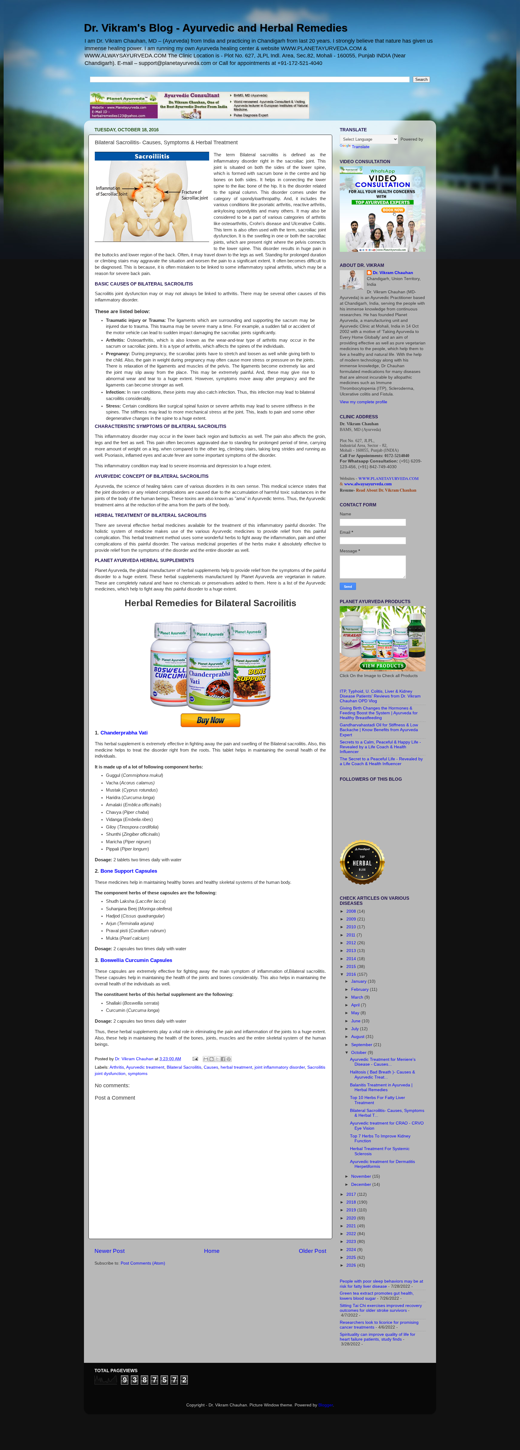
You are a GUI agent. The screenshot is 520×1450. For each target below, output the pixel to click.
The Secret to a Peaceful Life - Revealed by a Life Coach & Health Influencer (381, 761)
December (361, 1184)
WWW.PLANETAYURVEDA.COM (388, 478)
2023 (351, 1241)
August (358, 1036)
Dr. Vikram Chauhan (393, 272)
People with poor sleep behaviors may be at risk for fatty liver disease (381, 1283)
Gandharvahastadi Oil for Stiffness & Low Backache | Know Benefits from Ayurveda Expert (379, 730)
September (362, 1044)
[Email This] (206, 1059)
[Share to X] (217, 1059)
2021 (351, 1226)
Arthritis (117, 1067)
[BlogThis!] (212, 1059)
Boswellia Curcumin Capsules (136, 960)
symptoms (137, 1073)
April (356, 1005)
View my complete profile (363, 402)
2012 (351, 943)
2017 (351, 1194)
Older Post (312, 1251)
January (359, 981)
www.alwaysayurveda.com (368, 484)
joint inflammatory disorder (280, 1067)
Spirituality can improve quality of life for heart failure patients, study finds (377, 1337)
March (357, 997)
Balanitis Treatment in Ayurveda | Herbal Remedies (381, 1087)
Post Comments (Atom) (143, 1263)
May (356, 1013)
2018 (351, 1202)
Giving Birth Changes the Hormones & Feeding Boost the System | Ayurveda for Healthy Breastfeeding (379, 713)
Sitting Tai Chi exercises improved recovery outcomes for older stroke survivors (381, 1308)
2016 (351, 974)
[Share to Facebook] (223, 1059)
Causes (211, 1067)
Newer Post (109, 1251)
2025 (351, 1257)
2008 (351, 911)
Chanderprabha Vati (124, 733)
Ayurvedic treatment (145, 1067)
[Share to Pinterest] (229, 1059)
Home (212, 1251)
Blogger (325, 1405)
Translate (361, 147)
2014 (351, 959)
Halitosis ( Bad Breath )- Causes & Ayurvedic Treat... (382, 1074)
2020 (351, 1218)
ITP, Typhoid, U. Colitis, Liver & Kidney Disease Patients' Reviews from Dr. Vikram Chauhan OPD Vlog (380, 696)
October (359, 1052)
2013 (351, 950)
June (356, 1021)
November (361, 1176)
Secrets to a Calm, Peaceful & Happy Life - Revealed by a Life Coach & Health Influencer (380, 747)
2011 (351, 935)
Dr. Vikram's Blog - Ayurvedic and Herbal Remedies (216, 28)
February (360, 989)
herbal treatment (236, 1067)
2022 (351, 1234)
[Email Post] (194, 1059)
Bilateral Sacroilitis (184, 1067)
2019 (351, 1210)
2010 (351, 927)
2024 (351, 1249)
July (355, 1029)
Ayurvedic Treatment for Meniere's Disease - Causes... (383, 1062)
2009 (351, 919)
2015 (351, 966)
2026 (351, 1265)
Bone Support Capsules (129, 871)
